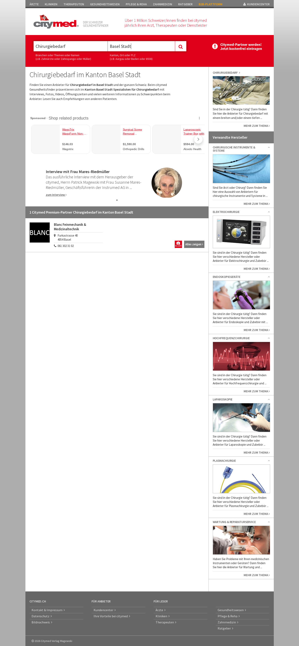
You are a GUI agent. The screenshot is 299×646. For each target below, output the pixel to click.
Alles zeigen (193, 244)
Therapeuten (165, 622)
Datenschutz (41, 616)
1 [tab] (117, 200)
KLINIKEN (51, 4)
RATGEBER (185, 4)
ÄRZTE (34, 4)
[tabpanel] (116, 182)
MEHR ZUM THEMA (256, 125)
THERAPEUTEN (73, 4)
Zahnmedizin (227, 622)
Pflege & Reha (228, 616)
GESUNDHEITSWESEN (105, 4)
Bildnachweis (41, 622)
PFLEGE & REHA (136, 4)
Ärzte (160, 610)
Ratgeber (225, 628)
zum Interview (55, 195)
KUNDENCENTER (258, 4)
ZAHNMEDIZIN (162, 4)
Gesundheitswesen (231, 610)
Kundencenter (104, 610)
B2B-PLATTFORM (210, 4)
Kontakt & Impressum (48, 610)
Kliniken (162, 616)
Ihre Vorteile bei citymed (111, 616)
